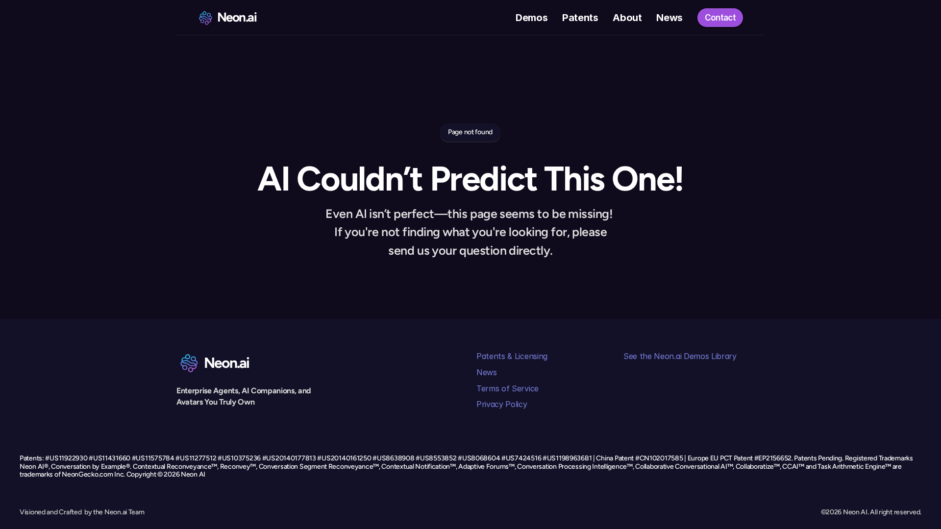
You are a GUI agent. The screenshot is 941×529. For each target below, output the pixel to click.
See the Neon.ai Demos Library (680, 356)
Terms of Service (507, 388)
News (486, 372)
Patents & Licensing (511, 356)
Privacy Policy (501, 404)
